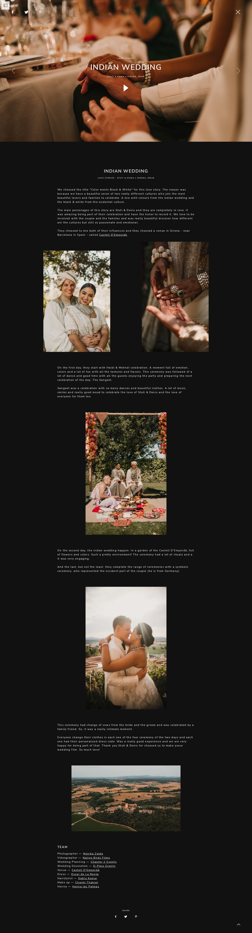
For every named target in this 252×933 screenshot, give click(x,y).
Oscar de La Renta (85, 874)
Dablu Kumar (87, 878)
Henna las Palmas (85, 886)
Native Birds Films (96, 858)
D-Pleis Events (104, 866)
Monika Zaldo (93, 853)
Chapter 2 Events (104, 862)
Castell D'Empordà (113, 235)
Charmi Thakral (86, 882)
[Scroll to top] (238, 924)
